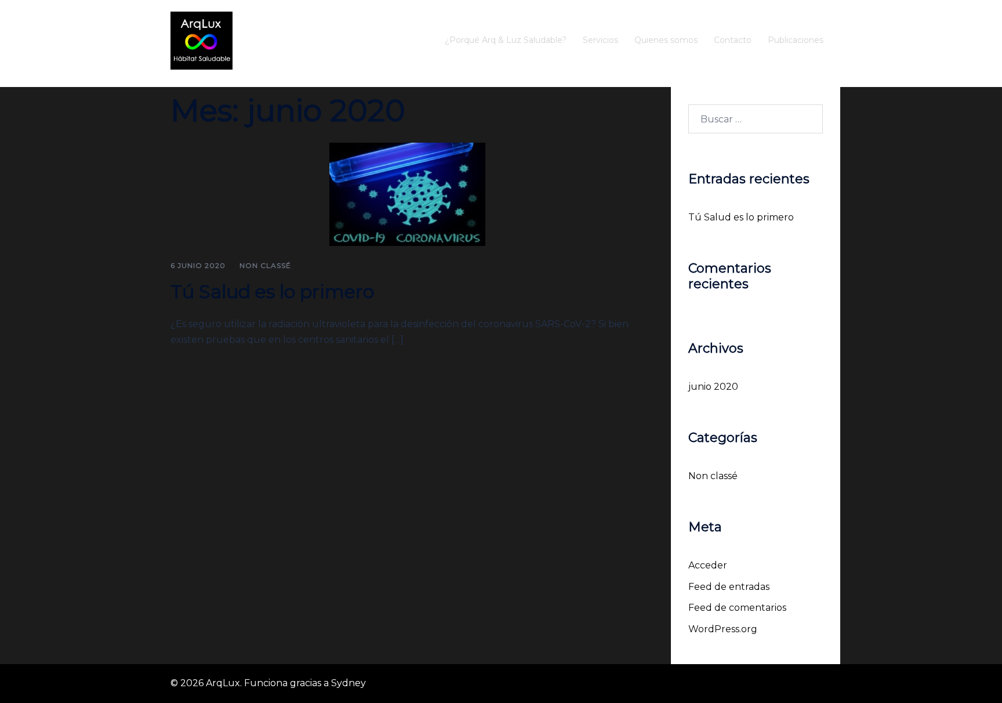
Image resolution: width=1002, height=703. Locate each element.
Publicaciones (795, 40)
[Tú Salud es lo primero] (407, 194)
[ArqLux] (201, 39)
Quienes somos (666, 40)
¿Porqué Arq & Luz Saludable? (506, 40)
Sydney (348, 682)
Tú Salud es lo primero (272, 291)
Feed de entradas (728, 586)
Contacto (733, 40)
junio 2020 (713, 386)
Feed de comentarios (737, 607)
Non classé (265, 265)
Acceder (707, 565)
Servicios (600, 40)
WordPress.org (722, 629)
